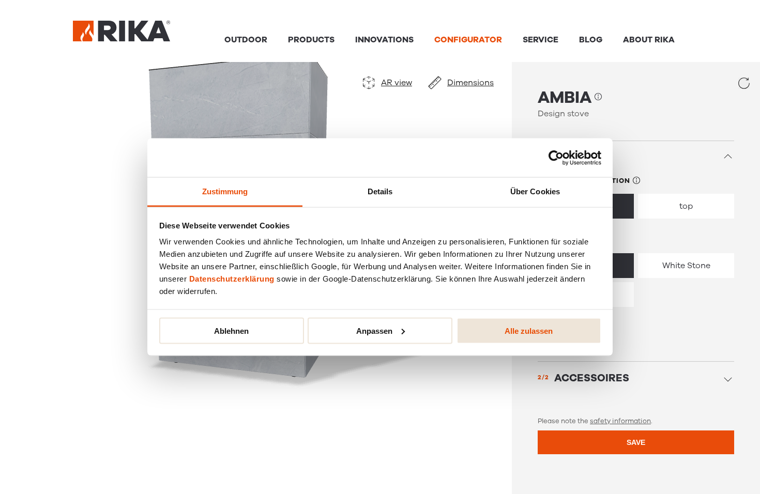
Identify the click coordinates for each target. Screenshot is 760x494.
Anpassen (374, 330)
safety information (620, 421)
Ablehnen (231, 330)
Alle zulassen (529, 330)
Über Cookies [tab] (535, 191)
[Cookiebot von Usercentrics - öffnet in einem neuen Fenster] (556, 157)
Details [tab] (380, 191)
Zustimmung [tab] (225, 191)
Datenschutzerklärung (232, 278)
